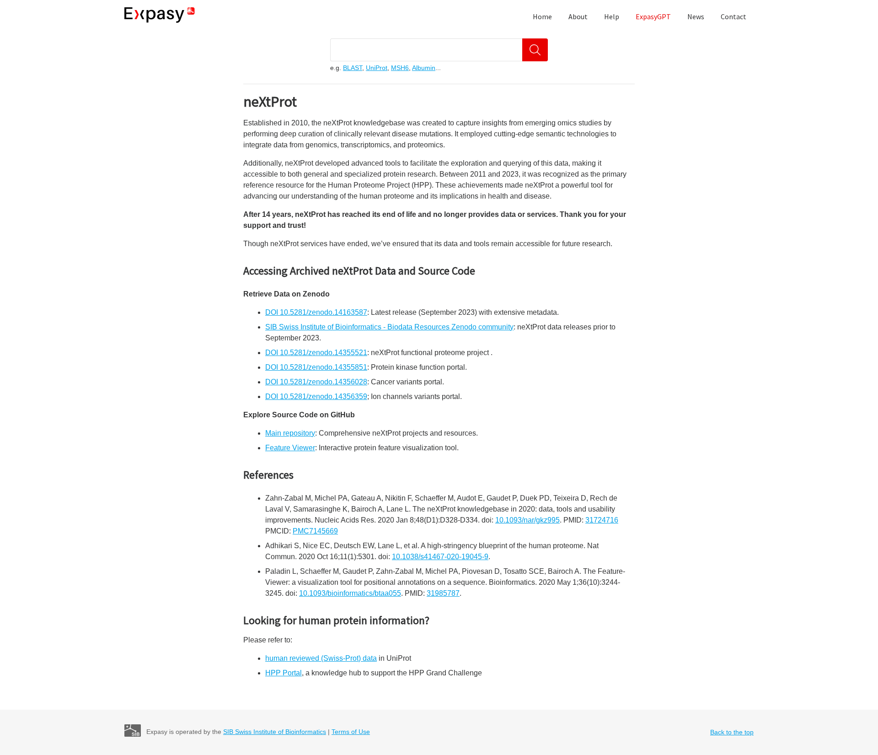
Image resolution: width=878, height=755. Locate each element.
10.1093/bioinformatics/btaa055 (350, 593)
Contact (733, 16)
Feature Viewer (290, 448)
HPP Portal (283, 673)
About (578, 16)
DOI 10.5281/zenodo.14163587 (316, 312)
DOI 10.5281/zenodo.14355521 (316, 352)
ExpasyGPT (653, 16)
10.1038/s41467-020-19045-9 (440, 557)
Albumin (423, 67)
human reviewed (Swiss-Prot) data (321, 658)
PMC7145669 (315, 531)
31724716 (601, 520)
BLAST (352, 67)
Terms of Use (351, 731)
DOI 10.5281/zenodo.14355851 (316, 367)
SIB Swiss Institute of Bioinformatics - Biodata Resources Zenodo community (389, 327)
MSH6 (400, 67)
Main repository (290, 433)
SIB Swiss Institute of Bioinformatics (274, 731)
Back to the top (732, 732)
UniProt (376, 67)
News (695, 16)
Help (611, 16)
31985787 (443, 593)
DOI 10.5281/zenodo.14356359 (316, 396)
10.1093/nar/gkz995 (527, 520)
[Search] (535, 49)
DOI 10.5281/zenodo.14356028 (316, 382)
